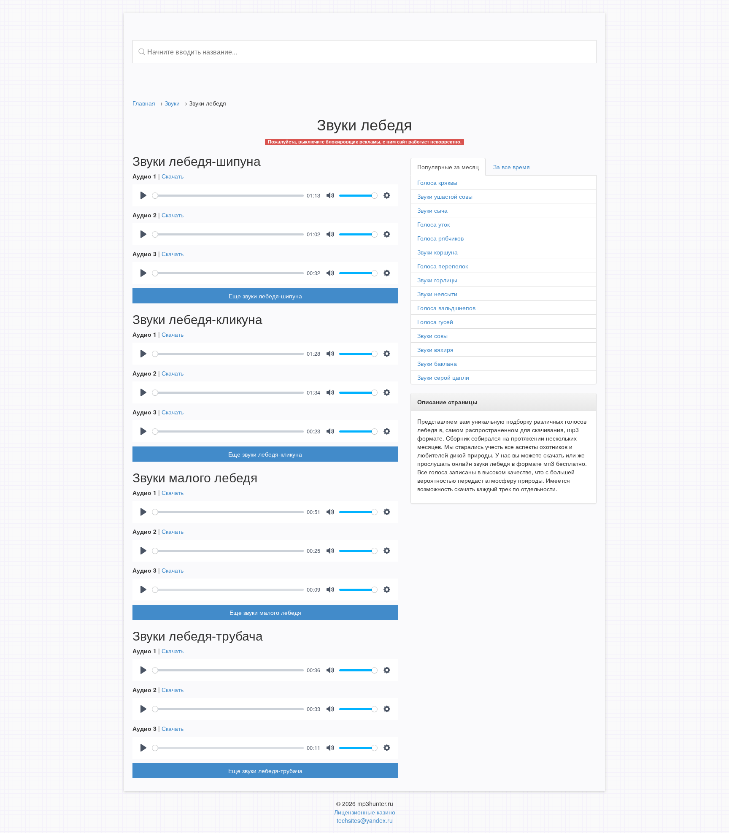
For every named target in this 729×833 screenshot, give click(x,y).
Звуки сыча (432, 210)
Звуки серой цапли (443, 377)
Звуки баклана (437, 363)
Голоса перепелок (442, 266)
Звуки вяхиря (435, 349)
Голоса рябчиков (440, 238)
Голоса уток (433, 224)
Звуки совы (432, 335)
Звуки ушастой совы (444, 196)
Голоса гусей (435, 321)
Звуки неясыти (437, 293)
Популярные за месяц (448, 166)
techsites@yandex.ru (365, 820)
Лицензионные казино (364, 812)
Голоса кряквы (437, 182)
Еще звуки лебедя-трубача (265, 770)
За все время (511, 166)
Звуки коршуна (437, 252)
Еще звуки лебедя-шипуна (265, 296)
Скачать (173, 176)
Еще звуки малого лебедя (265, 612)
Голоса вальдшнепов (446, 307)
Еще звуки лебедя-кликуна (265, 454)
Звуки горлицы (437, 280)
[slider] (228, 196)
